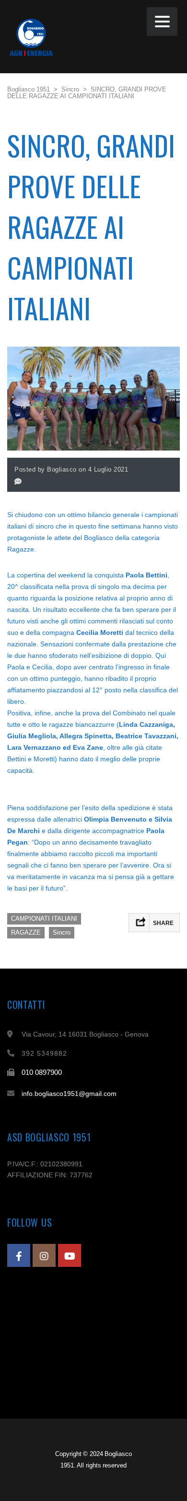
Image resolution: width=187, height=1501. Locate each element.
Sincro (61, 932)
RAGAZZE (26, 932)
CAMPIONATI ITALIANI (44, 918)
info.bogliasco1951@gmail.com (69, 1093)
